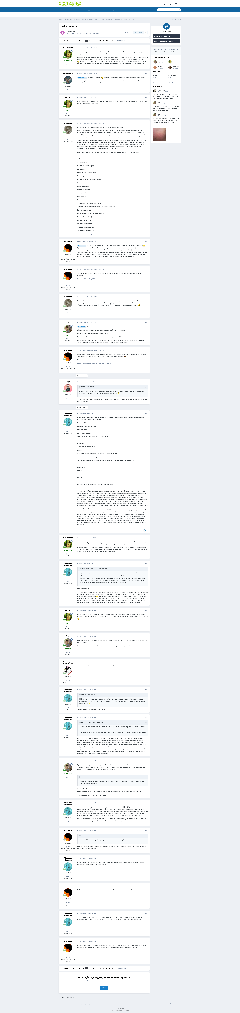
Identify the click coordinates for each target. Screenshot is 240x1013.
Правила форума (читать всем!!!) (164, 41)
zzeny (160, 66)
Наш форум (63, 10)
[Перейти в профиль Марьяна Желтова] (68, 422)
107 (68, 398)
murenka (68, 242)
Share (128, 32)
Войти (104, 987)
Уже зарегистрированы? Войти (170, 4)
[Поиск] (179, 9)
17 (96, 40)
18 (100, 40)
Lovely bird (68, 73)
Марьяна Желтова (68, 414)
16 (93, 40)
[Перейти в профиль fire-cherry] (68, 54)
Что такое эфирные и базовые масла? (88, 33)
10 (73, 40)
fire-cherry (68, 48)
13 (83, 40)
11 (76, 40)
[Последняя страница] (112, 41)
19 (103, 40)
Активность (74, 10)
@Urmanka (81, 245)
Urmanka (68, 123)
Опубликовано (87, 48)
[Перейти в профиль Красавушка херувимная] (68, 670)
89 (69, 431)
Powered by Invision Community (120, 1010)
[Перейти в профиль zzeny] (155, 67)
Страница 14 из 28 (122, 40)
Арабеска (176, 66)
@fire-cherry (82, 77)
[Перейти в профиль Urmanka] (68, 130)
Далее (108, 40)
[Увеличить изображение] (78, 61)
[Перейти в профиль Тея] (68, 329)
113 (69, 680)
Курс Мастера (116, 10)
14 (86, 40)
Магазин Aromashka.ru (102, 10)
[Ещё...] (146, 48)
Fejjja (68, 382)
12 (80, 40)
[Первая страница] (61, 41)
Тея (68, 322)
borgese (73, 31)
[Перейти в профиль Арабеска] (170, 67)
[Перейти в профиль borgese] (62, 33)
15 (89, 40)
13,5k (68, 338)
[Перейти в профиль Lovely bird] (68, 80)
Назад (65, 40)
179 (68, 258)
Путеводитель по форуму (162, 36)
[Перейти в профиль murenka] (68, 248)
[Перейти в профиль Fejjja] (68, 388)
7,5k (68, 64)
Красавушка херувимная (68, 663)
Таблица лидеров (86, 10)
